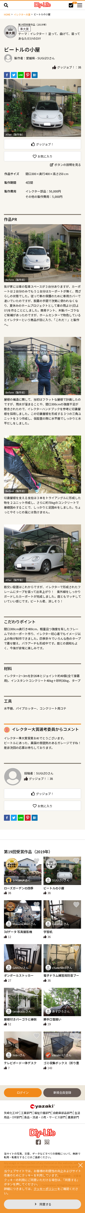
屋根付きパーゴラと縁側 (20, 1019)
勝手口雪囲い (52, 1019)
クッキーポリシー (45, 1189)
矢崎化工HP (11, 1113)
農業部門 (73, 1117)
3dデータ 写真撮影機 (18, 932)
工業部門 (26, 1113)
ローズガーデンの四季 (18, 888)
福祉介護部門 (42, 1113)
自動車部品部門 (62, 1113)
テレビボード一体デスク (20, 1063)
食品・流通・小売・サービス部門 (45, 1117)
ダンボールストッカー (19, 975)
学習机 (47, 932)
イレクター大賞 (22, 14)
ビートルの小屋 (53, 888)
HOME (7, 14)
